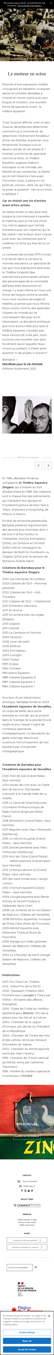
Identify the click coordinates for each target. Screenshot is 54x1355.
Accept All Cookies (27, 1349)
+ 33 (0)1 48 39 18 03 (29, 1181)
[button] (38, 465)
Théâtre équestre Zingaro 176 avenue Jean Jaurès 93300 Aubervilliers (27, 1222)
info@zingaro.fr (28, 1186)
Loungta (28, 995)
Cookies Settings (27, 1332)
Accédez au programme (27, 1136)
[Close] (49, 1316)
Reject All (27, 1340)
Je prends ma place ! (30, 5)
